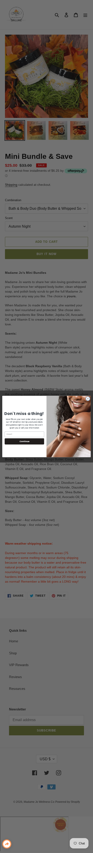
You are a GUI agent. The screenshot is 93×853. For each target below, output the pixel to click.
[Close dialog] (88, 399)
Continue (24, 441)
